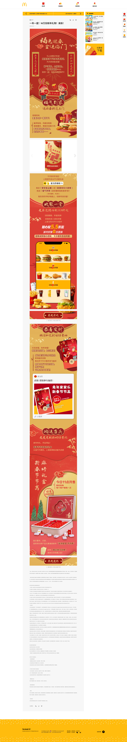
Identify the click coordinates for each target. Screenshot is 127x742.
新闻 (31, 19)
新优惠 (124, 21)
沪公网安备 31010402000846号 (58, 731)
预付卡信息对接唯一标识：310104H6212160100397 (51, 732)
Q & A (124, 31)
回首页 (124, 37)
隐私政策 (68, 731)
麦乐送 (124, 15)
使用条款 (73, 731)
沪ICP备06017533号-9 (45, 731)
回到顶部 (99, 731)
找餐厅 (124, 26)
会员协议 (78, 731)
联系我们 (68, 732)
